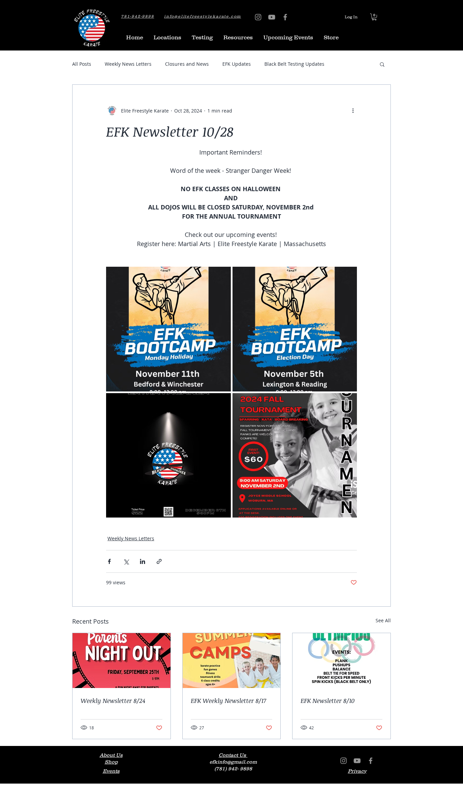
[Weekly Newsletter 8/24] (121, 660)
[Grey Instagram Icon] (258, 17)
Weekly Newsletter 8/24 (113, 700)
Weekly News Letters (128, 64)
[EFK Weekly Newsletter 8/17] (232, 660)
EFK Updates (236, 64)
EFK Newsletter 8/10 (328, 700)
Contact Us (233, 755)
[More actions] (353, 110)
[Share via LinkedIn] (142, 561)
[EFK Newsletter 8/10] (341, 660)
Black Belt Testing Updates (294, 64)
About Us (111, 755)
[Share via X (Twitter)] (126, 561)
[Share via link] (159, 561)
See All (383, 620)
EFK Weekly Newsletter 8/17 (228, 700)
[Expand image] (168, 329)
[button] (374, 17)
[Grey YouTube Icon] (271, 17)
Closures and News (187, 64)
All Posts (81, 64)
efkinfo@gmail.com (233, 762)
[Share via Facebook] (109, 561)
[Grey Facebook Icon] (285, 17)
